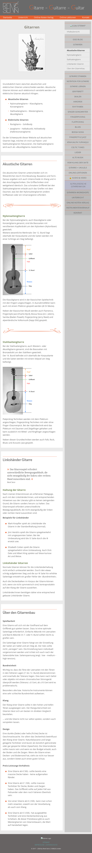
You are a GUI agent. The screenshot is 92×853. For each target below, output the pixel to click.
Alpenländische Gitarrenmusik (78, 185)
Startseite (7, 17)
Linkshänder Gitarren (75, 64)
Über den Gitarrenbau (76, 68)
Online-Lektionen (68, 17)
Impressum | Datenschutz (46, 845)
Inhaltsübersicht (73, 31)
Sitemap (46, 842)
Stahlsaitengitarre (74, 59)
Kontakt (85, 17)
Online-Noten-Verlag (43, 17)
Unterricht (23, 17)
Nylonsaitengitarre (74, 55)
